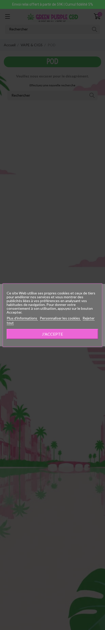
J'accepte (52, 333)
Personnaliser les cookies (60, 318)
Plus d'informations (22, 318)
